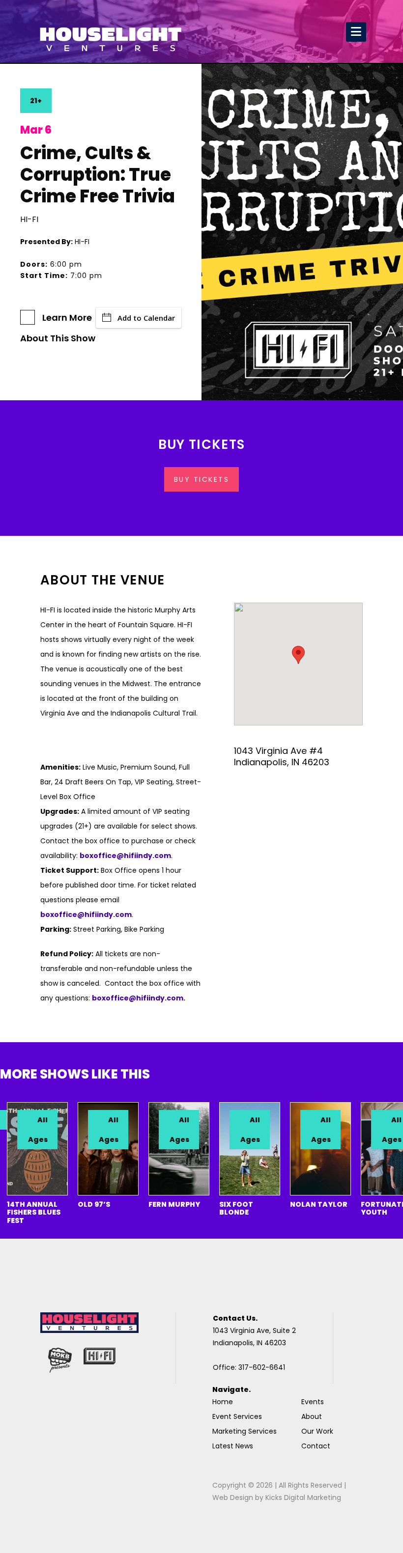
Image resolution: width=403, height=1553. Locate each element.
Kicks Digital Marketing (303, 1497)
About (311, 1416)
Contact (315, 1446)
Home (222, 1402)
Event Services (237, 1416)
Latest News (232, 1446)
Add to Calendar (146, 318)
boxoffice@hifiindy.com (86, 914)
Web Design (232, 1497)
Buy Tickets (202, 479)
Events (312, 1402)
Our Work (317, 1431)
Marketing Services (244, 1431)
